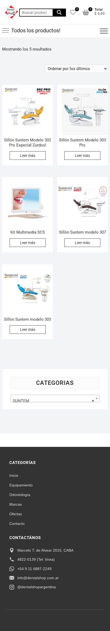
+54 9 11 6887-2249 (34, 569)
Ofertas (15, 514)
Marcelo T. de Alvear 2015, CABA (45, 550)
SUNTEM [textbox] (53, 400)
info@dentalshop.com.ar (38, 578)
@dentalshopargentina (36, 587)
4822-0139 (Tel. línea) (36, 559)
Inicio (13, 475)
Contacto (17, 523)
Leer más (27, 155)
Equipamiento (21, 485)
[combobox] (55, 398)
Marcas (15, 504)
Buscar (59, 13)
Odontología (19, 495)
